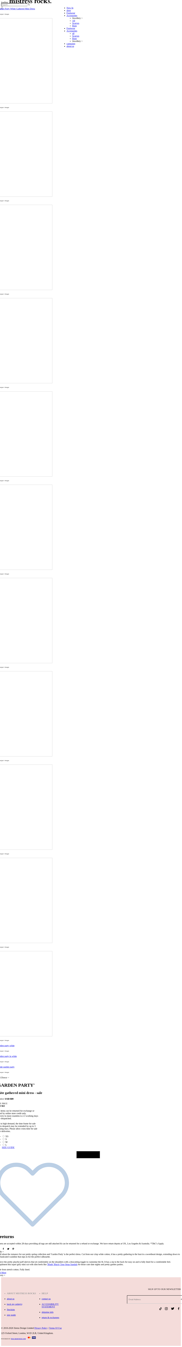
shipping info (47, 1312)
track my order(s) (14, 1304)
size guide (11, 1315)
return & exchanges (50, 1317)
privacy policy (40, 1328)
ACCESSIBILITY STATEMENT (50, 1305)
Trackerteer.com (18, 1339)
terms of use (55, 1328)
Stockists (11, 1309)
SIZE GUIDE (8, 1147)
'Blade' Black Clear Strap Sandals (62, 1264)
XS (6, 1136)
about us (10, 1299)
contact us (46, 1299)
